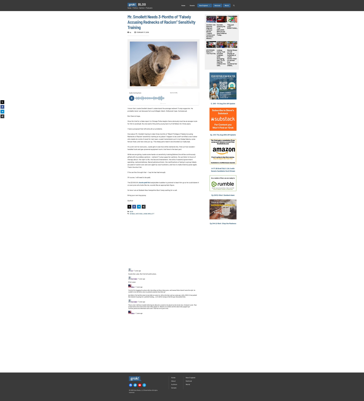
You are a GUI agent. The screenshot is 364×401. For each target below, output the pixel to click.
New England (203, 5)
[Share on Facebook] (134, 207)
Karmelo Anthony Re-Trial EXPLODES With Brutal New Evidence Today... (222, 30)
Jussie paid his (144, 182)
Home (183, 5)
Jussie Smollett (148, 214)
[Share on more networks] (144, 207)
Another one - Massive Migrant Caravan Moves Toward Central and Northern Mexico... (211, 31)
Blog (131, 211)
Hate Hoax (139, 214)
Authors (174, 384)
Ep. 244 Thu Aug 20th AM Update (223, 135)
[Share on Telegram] (139, 207)
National (217, 5)
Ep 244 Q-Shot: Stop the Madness (223, 223)
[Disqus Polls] (163, 241)
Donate (192, 5)
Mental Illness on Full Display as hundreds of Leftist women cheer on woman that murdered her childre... (232, 57)
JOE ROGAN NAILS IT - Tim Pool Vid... (211, 51)
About (173, 381)
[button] (234, 5)
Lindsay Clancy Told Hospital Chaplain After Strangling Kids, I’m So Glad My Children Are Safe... (221, 57)
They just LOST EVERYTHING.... (232, 26)
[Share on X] (129, 207)
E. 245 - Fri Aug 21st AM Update (223, 103)
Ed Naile (132, 214)
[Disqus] (163, 291)
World (227, 5)
